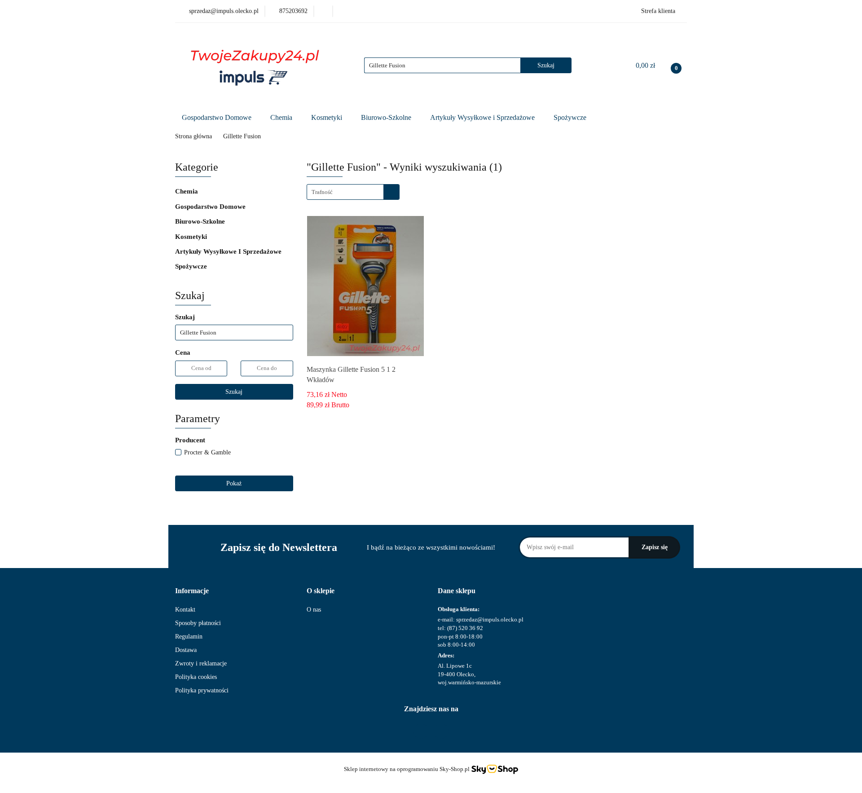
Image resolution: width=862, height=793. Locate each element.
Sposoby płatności (198, 623)
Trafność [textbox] (322, 192)
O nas (314, 609)
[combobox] (353, 192)
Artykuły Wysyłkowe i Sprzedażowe (483, 117)
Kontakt (185, 609)
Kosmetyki (327, 117)
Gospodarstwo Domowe (217, 117)
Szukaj (233, 391)
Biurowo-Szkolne (387, 117)
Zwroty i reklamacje (201, 663)
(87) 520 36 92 (465, 628)
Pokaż (234, 483)
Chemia (282, 117)
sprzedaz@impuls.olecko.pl (489, 619)
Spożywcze (571, 117)
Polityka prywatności (202, 690)
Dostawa (186, 650)
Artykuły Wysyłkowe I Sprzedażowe (229, 251)
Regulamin (188, 636)
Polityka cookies (196, 677)
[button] (192, 591)
